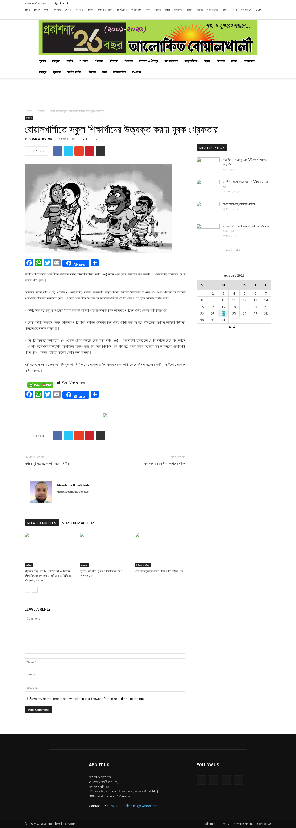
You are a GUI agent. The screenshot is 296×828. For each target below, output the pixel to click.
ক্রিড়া (148, 9)
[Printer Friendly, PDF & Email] (40, 385)
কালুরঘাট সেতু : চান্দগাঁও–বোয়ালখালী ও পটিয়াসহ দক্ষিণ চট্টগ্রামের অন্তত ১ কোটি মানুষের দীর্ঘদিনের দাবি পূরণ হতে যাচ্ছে (48, 575)
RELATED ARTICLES (41, 523)
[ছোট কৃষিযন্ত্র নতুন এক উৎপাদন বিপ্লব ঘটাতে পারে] (160, 550)
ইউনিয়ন (79, 9)
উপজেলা (57, 9)
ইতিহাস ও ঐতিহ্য (105, 9)
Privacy (224, 824)
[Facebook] (245, 16)
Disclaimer (209, 824)
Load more (232, 249)
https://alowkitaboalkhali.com (73, 491)
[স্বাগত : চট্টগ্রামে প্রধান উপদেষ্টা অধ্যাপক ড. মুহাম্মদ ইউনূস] (105, 550)
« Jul (232, 326)
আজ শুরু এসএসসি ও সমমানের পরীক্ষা (164, 463)
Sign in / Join (61, 3)
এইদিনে (225, 9)
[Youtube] (268, 16)
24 (223, 313)
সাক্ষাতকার (178, 9)
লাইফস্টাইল (246, 9)
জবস (235, 9)
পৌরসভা (68, 9)
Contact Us (264, 824)
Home (29, 111)
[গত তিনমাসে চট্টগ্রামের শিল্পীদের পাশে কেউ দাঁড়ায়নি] (208, 165)
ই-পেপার (259, 9)
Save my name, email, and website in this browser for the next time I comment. (87, 698)
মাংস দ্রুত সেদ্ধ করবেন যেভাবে (239, 204)
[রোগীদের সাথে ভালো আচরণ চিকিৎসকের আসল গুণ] (208, 188)
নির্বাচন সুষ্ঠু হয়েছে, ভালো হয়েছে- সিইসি (47, 463)
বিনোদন (158, 9)
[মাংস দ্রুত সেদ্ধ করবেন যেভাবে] (208, 210)
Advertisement (243, 824)
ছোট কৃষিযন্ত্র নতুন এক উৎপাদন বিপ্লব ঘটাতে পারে (159, 571)
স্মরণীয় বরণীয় (212, 9)
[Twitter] (260, 16)
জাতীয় (46, 9)
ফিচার (167, 9)
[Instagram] (252, 16)
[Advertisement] (148, 93)
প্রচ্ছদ (27, 9)
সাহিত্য (189, 9)
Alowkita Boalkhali (42, 138)
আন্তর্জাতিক (136, 9)
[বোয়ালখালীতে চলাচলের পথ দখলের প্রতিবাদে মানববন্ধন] (208, 232)
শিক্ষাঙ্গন (90, 9)
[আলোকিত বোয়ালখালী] (148, 37)
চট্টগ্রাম (37, 9)
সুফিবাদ (200, 9)
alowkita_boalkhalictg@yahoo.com (132, 806)
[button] (238, 16)
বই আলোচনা (122, 9)
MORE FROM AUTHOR (78, 523)
